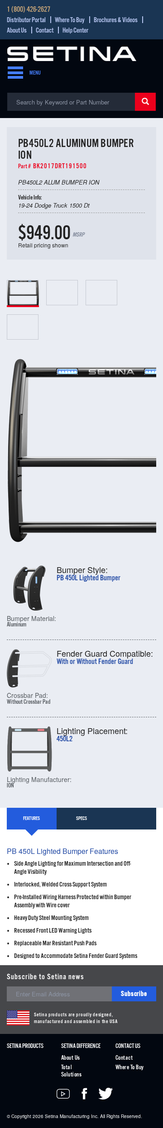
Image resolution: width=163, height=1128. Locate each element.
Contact (44, 30)
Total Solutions (71, 1071)
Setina (51, 1116)
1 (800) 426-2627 (28, 10)
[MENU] (12, 73)
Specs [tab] (81, 818)
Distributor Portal (26, 20)
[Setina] (71, 53)
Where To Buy (70, 20)
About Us (17, 30)
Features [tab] (31, 818)
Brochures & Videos (116, 20)
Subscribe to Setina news (45, 977)
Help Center (75, 30)
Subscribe (134, 994)
